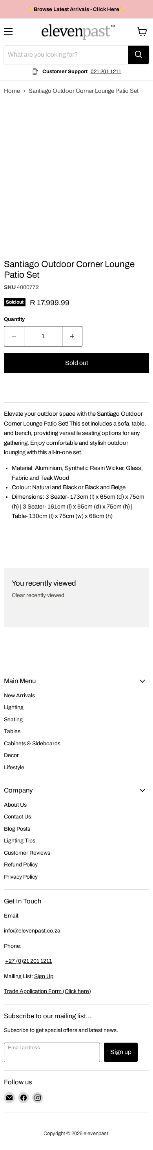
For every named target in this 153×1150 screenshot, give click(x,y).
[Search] (138, 55)
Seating (13, 719)
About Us (15, 805)
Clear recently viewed (38, 595)
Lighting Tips (19, 841)
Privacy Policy (21, 877)
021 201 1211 (106, 71)
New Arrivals (19, 695)
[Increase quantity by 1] (72, 336)
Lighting (14, 707)
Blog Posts (17, 829)
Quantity (14, 319)
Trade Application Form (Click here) (47, 991)
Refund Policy (21, 865)
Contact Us (17, 817)
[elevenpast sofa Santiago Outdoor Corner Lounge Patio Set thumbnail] (16, 265)
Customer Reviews (27, 853)
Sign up (120, 1052)
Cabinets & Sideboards (32, 743)
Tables (12, 731)
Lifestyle (14, 767)
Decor (11, 755)
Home (12, 91)
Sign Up (43, 976)
